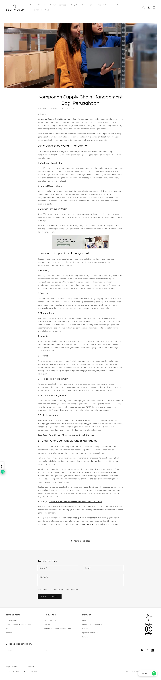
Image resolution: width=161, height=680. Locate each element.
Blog (8, 629)
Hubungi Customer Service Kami (57, 629)
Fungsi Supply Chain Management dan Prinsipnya (71, 435)
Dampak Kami (11, 620)
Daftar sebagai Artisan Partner (18, 624)
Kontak (9, 633)
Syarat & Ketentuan (90, 633)
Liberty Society (86, 524)
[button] (42, 4)
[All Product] (80, 242)
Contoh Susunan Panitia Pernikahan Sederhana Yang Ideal (75, 501)
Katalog (47, 624)
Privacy (85, 637)
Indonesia (33, 671)
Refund (85, 629)
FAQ (84, 620)
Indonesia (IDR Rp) (15, 671)
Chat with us (145, 673)
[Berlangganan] (45, 650)
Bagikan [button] (43, 114)
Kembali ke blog (82, 540)
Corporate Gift (50, 620)
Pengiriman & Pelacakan (92, 624)
